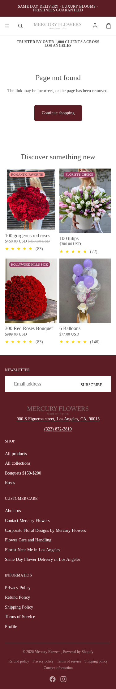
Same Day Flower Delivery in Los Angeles (42, 559)
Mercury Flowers (48, 652)
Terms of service (69, 661)
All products (16, 453)
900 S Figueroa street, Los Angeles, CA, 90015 (58, 419)
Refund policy (18, 661)
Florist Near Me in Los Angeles (32, 550)
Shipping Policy (19, 607)
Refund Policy (17, 597)
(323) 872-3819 (58, 429)
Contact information (58, 668)
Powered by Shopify (78, 652)
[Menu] (7, 26)
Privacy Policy (18, 587)
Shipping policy (96, 661)
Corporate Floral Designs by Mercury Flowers (45, 530)
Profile (11, 626)
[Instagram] (63, 679)
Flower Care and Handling (28, 540)
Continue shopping (58, 113)
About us (13, 510)
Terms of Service (20, 616)
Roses (10, 482)
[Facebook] (52, 679)
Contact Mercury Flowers (27, 520)
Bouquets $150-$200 (23, 473)
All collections (17, 463)
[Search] (20, 26)
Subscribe (91, 385)
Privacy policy (43, 661)
